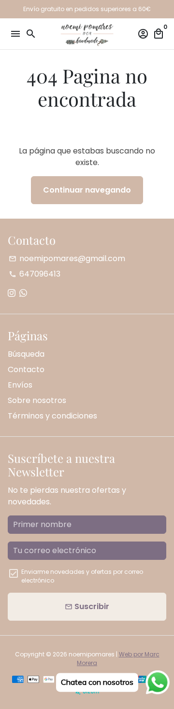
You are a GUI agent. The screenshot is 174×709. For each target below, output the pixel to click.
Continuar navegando (87, 189)
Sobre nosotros (37, 400)
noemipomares (92, 654)
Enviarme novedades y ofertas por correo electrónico (82, 576)
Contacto (26, 369)
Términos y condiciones (52, 415)
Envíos (20, 384)
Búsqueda (26, 354)
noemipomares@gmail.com (67, 258)
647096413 (34, 273)
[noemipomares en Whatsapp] (23, 293)
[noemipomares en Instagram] (11, 293)
